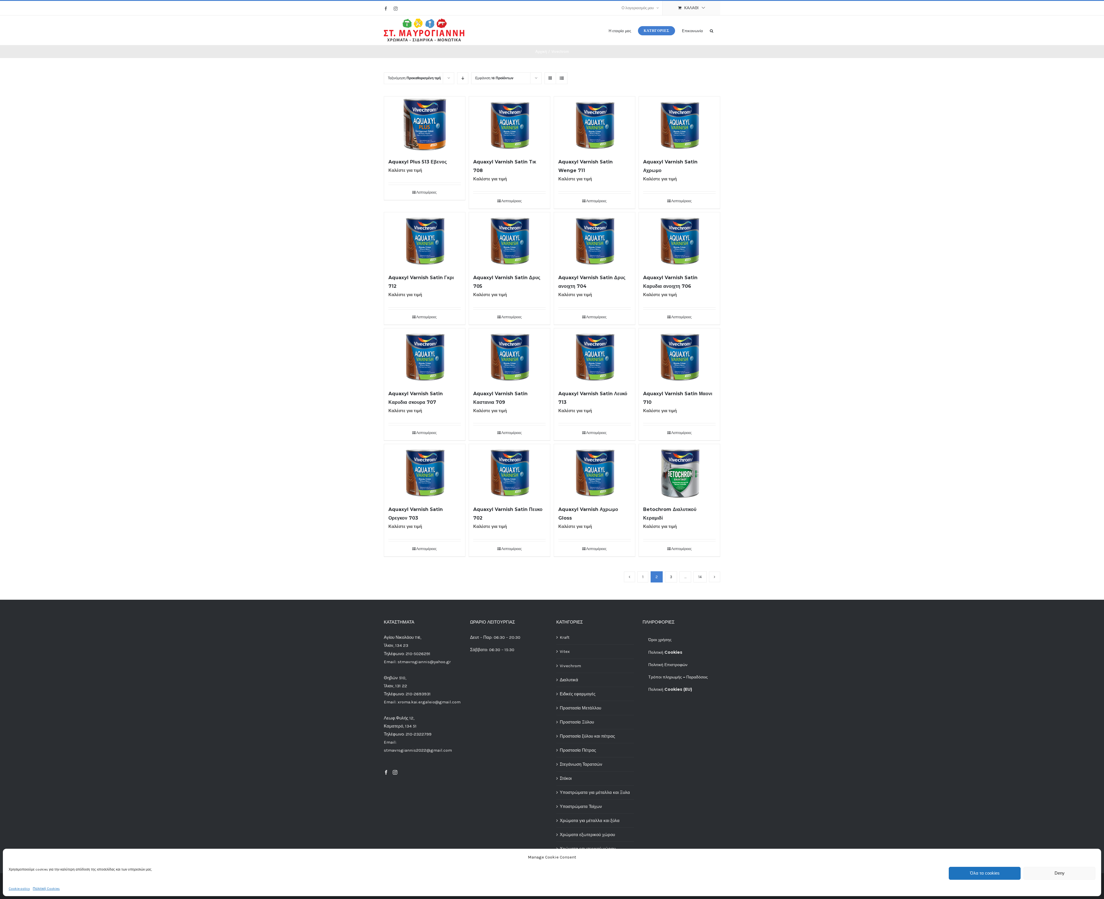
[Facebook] (386, 772)
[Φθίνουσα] (462, 78)
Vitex (565, 651)
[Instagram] (395, 772)
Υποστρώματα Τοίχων (581, 806)
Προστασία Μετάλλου (580, 708)
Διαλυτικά (569, 679)
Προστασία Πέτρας (578, 750)
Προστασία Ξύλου (577, 722)
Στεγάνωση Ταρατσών (581, 764)
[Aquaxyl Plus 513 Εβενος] (424, 124)
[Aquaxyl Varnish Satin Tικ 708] (509, 124)
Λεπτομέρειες (426, 192)
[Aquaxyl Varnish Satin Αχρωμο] (679, 124)
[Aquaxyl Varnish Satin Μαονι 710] (679, 356)
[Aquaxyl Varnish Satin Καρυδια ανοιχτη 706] (679, 240)
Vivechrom (570, 665)
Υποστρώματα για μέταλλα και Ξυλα (595, 792)
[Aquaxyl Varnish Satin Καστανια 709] (509, 356)
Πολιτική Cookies (46, 889)
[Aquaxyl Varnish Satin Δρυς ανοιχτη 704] (594, 240)
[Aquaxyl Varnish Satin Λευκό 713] (594, 356)
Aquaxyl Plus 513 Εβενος (417, 162)
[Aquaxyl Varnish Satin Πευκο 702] (509, 471)
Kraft (565, 637)
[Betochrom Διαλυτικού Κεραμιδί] (679, 471)
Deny (1060, 873)
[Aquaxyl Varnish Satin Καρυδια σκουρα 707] (424, 356)
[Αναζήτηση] (711, 30)
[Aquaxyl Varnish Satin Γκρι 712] (424, 240)
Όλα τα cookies (985, 873)
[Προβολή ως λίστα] (561, 78)
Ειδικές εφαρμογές (577, 694)
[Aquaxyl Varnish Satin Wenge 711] (594, 124)
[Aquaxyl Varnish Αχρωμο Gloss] (594, 471)
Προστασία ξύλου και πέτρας (587, 736)
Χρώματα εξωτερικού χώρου (587, 834)
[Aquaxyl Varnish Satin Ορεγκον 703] (424, 471)
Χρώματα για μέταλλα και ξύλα (590, 820)
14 (700, 577)
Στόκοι (566, 778)
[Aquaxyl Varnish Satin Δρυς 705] (509, 240)
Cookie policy (19, 889)
